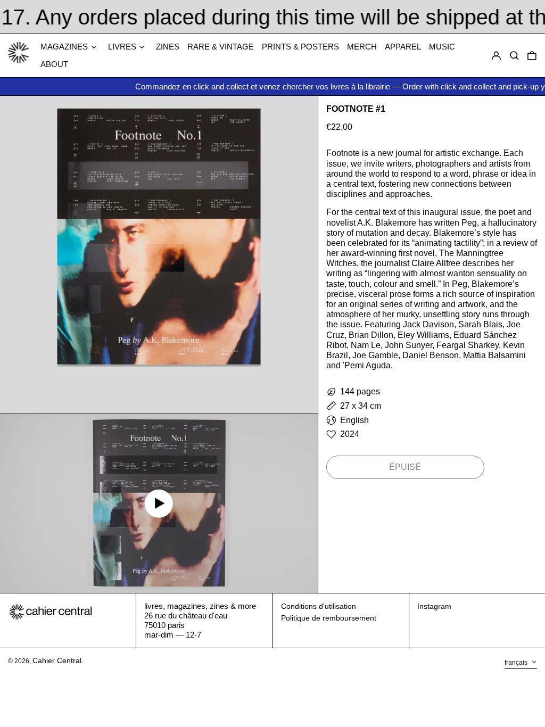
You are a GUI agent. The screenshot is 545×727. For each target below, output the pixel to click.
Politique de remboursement (328, 618)
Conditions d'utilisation (318, 606)
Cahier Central (56, 660)
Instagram (434, 606)
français (517, 662)
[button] (532, 55)
